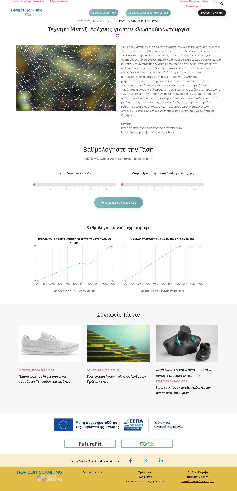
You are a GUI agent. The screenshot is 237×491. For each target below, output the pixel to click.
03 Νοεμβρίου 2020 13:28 (103, 370)
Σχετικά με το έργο (92, 472)
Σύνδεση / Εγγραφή (198, 472)
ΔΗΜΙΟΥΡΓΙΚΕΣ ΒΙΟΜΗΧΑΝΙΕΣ (174, 375)
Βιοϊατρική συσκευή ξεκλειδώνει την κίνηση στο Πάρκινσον (183, 390)
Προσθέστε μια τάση (197, 476)
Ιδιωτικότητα (145, 476)
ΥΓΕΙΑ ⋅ (208, 370)
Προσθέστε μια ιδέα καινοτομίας (197, 481)
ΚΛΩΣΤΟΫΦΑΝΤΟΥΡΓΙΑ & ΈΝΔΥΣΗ (139, 21)
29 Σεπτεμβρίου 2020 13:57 (36, 370)
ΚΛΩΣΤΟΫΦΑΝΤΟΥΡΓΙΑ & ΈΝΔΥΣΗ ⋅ (177, 370)
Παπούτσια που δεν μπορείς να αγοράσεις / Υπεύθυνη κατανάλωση (45, 379)
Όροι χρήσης (144, 472)
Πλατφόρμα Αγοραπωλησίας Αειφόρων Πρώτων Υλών (116, 379)
